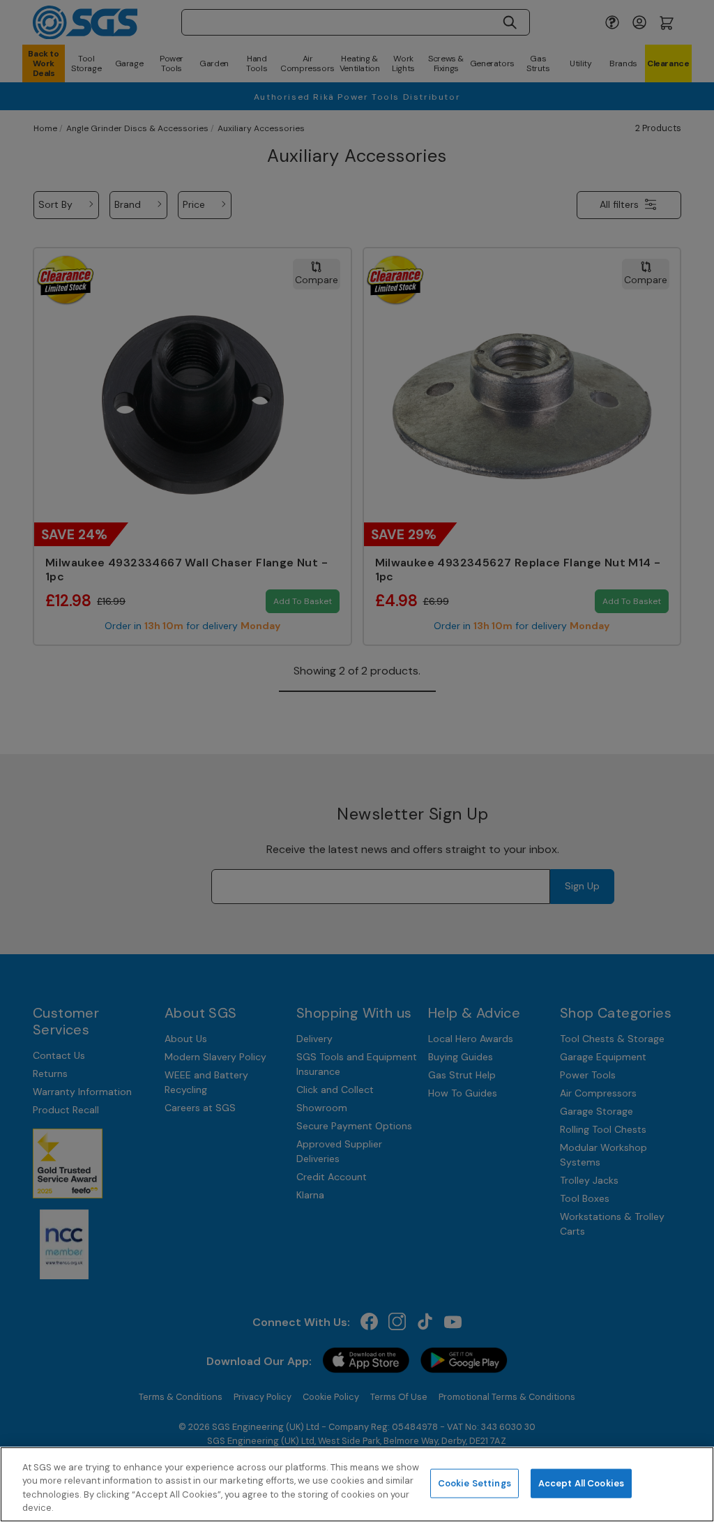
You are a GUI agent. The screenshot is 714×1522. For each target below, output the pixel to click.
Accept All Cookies (581, 1483)
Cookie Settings (474, 1483)
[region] (357, 1484)
